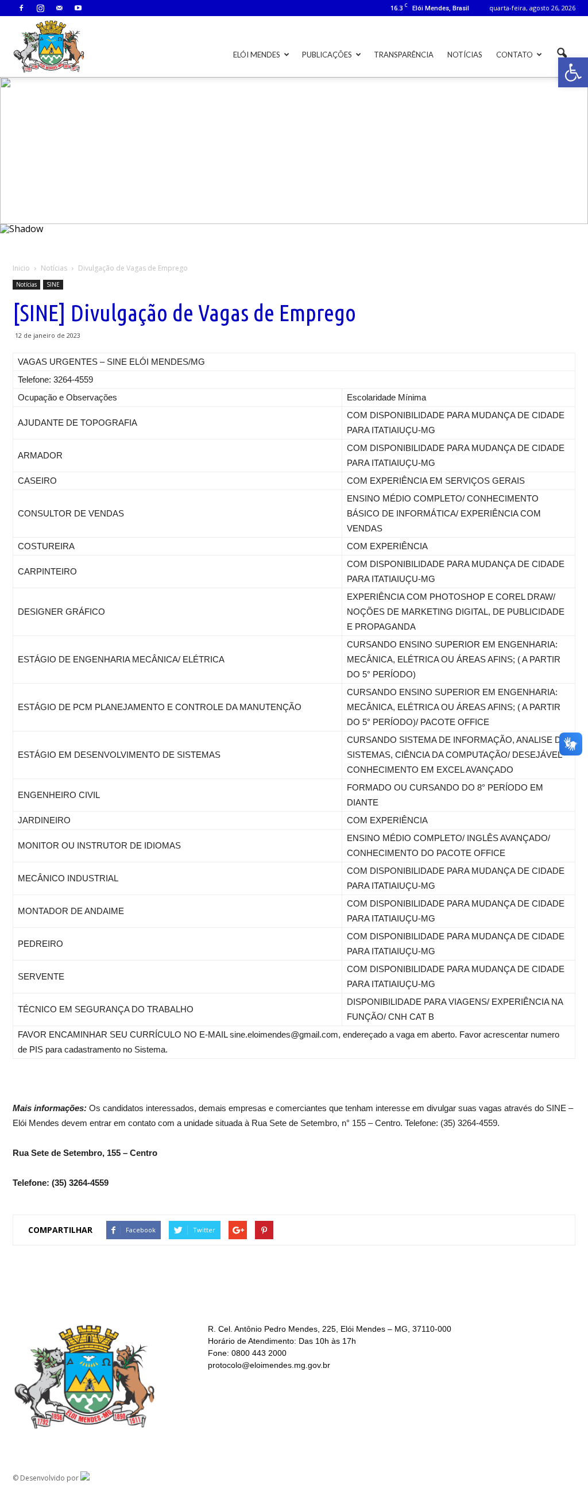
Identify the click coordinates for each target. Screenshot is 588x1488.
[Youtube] (78, 8)
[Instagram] (40, 8)
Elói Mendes (256, 54)
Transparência (404, 54)
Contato (514, 54)
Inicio (21, 268)
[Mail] (59, 8)
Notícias (464, 54)
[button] (573, 72)
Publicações (327, 54)
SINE (53, 284)
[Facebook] (21, 8)
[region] (294, 163)
